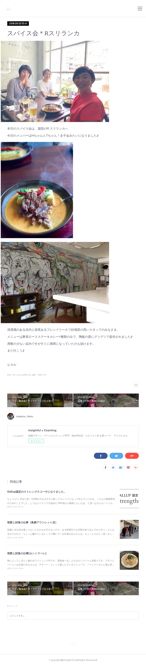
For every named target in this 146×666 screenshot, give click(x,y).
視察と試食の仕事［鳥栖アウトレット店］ (32, 522)
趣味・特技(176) (39, 374)
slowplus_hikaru (24, 416)
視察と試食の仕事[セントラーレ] (26, 553)
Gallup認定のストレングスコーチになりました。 (36, 491)
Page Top (73, 645)
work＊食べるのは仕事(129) (19, 374)
